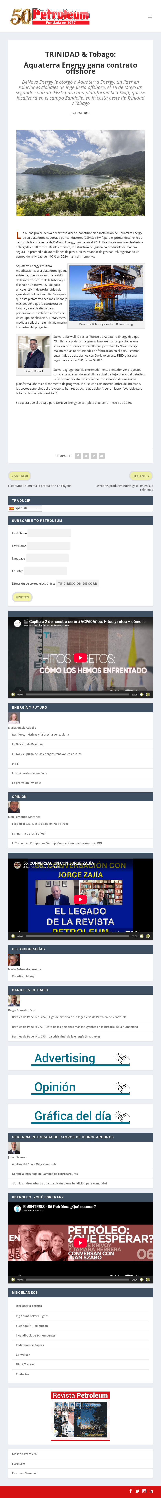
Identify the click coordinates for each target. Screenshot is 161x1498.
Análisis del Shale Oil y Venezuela (34, 1164)
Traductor (22, 1374)
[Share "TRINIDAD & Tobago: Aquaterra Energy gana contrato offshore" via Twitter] (86, 456)
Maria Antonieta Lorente (24, 969)
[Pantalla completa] (148, 694)
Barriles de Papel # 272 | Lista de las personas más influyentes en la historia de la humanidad (75, 1027)
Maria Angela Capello (22, 727)
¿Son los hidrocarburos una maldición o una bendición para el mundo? (59, 1183)
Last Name (19, 546)
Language (18, 558)
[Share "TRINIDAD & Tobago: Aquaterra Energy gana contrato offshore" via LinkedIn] (94, 456)
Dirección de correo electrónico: (34, 583)
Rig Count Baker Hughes (32, 1316)
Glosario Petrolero (24, 1454)
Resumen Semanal (24, 1473)
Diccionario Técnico (29, 1306)
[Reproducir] (13, 694)
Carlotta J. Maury (23, 976)
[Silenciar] (142, 694)
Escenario (18, 1463)
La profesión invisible (26, 783)
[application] (80, 657)
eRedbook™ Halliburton (32, 1326)
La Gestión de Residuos (27, 744)
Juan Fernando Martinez (24, 817)
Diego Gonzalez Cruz (22, 1010)
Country (17, 571)
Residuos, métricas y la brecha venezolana (40, 734)
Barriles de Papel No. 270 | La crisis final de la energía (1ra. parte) (56, 1036)
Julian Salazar (17, 1157)
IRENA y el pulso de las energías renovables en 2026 (46, 754)
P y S (15, 763)
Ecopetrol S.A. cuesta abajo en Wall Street (40, 824)
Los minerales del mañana (29, 773)
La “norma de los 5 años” (29, 833)
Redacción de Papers (30, 1345)
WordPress (65, 1492)
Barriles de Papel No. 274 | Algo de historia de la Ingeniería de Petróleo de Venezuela (69, 1017)
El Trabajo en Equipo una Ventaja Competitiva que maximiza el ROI (57, 843)
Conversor (23, 1355)
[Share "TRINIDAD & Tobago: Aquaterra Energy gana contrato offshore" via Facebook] (78, 456)
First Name (19, 533)
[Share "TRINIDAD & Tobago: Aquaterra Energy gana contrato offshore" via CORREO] (102, 456)
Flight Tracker (25, 1364)
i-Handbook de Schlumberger (35, 1335)
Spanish (20, 508)
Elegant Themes (33, 1492)
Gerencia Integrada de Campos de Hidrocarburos (45, 1174)
